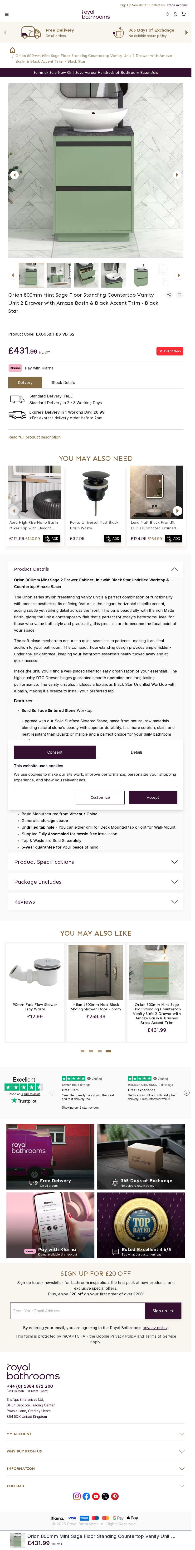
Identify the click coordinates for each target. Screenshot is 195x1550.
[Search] (168, 14)
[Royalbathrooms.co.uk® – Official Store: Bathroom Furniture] (96, 14)
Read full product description (34, 437)
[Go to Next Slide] (186, 32)
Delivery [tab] (25, 382)
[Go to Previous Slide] (5, 32)
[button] (14, 511)
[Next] (177, 175)
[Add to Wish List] (179, 295)
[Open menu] (7, 14)
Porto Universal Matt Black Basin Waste (94, 525)
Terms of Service (160, 1336)
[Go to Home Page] (12, 50)
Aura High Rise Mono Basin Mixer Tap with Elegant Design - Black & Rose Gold (33, 525)
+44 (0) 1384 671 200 (30, 1386)
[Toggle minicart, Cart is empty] (184, 14)
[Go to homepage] (96, 1371)
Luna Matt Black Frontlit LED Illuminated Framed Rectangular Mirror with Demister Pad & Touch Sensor (153, 525)
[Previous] (14, 175)
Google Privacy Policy (116, 1336)
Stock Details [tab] (63, 382)
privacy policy (154, 1327)
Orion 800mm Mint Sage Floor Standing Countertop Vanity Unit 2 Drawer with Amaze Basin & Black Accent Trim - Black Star (93, 58)
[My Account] (175, 14)
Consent (54, 752)
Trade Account (177, 5)
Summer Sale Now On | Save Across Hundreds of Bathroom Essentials (96, 72)
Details (137, 752)
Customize (100, 797)
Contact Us (157, 5)
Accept (153, 797)
